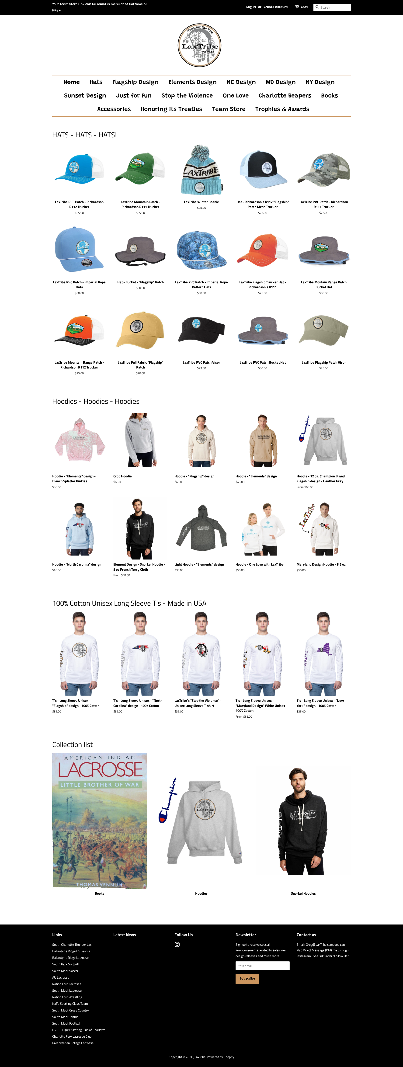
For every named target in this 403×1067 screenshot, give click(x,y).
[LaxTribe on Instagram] (177, 945)
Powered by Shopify (220, 1057)
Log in (251, 7)
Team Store (228, 110)
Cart (304, 7)
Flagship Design (135, 83)
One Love (236, 96)
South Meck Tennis (65, 1016)
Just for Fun (134, 96)
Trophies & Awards (282, 110)
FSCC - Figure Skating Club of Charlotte (78, 1029)
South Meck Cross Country (70, 1010)
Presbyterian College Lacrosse (73, 1043)
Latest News (124, 934)
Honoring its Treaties (171, 110)
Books (329, 96)
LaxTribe (200, 1057)
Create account (276, 7)
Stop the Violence (187, 96)
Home (72, 83)
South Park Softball (65, 964)
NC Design (241, 83)
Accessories (114, 110)
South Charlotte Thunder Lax (71, 944)
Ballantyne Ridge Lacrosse (70, 957)
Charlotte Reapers (285, 96)
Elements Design (193, 83)
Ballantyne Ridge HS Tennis (71, 951)
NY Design (320, 83)
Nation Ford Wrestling (67, 997)
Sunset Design (85, 96)
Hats (96, 83)
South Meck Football (66, 1023)
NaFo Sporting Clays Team (70, 1003)
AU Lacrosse (60, 977)
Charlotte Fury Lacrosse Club (71, 1036)
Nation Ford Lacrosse (66, 984)
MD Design (281, 83)
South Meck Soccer (65, 970)
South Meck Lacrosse (67, 990)
